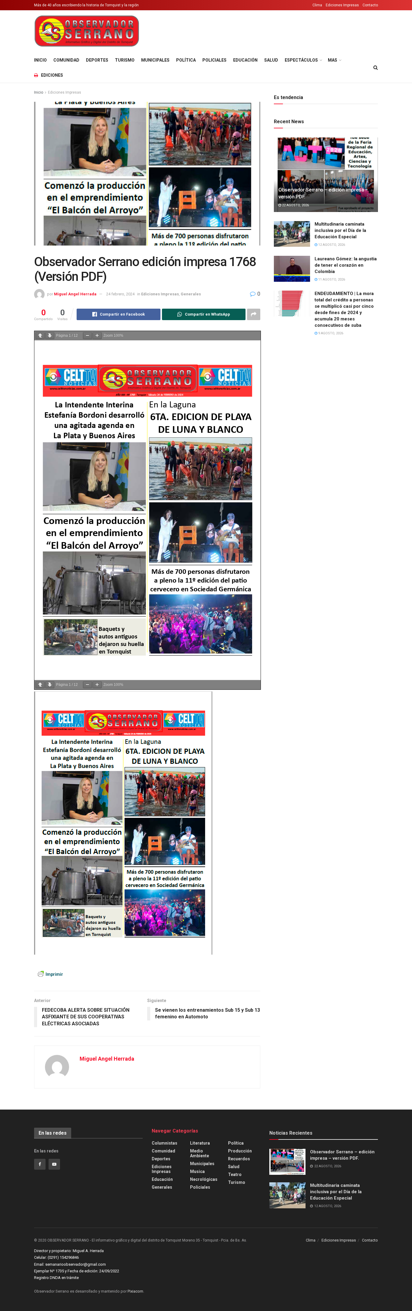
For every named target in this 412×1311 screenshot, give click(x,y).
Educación (245, 60)
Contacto (370, 5)
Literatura (200, 1143)
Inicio (40, 60)
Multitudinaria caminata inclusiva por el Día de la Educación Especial (340, 230)
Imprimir (54, 974)
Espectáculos (301, 60)
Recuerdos (239, 1158)
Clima (317, 5)
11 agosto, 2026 (331, 279)
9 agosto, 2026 (330, 333)
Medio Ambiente (199, 1153)
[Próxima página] (49, 335)
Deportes (97, 60)
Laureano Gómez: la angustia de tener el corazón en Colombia (346, 265)
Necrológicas (203, 1179)
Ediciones (52, 75)
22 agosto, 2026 (295, 205)
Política (186, 60)
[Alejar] (87, 335)
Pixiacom (135, 1291)
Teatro (235, 1174)
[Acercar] (97, 335)
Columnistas (164, 1143)
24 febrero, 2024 (120, 294)
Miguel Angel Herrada (75, 294)
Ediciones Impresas (342, 5)
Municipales (155, 60)
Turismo (125, 60)
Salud (271, 60)
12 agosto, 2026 (331, 245)
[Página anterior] (40, 335)
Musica (197, 1171)
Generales (191, 294)
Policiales (214, 60)
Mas (332, 60)
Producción (240, 1151)
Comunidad (66, 60)
